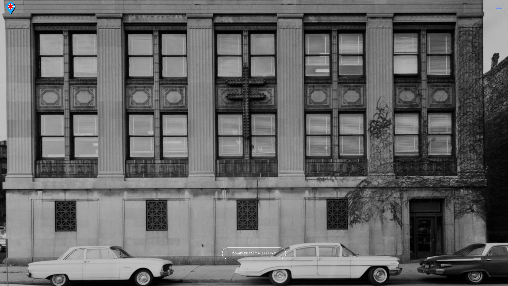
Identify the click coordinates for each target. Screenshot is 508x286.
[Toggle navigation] (499, 8)
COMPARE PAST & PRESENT (254, 253)
